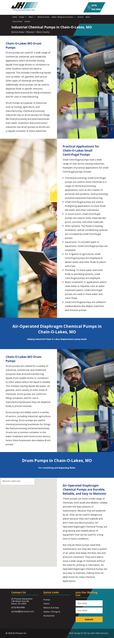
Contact (27, 21)
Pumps (21, 17)
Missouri (30, 32)
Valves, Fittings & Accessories (62, 17)
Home (14, 17)
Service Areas (17, 21)
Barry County (43, 32)
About (88, 17)
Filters (31, 17)
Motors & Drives (43, 17)
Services (80, 17)
